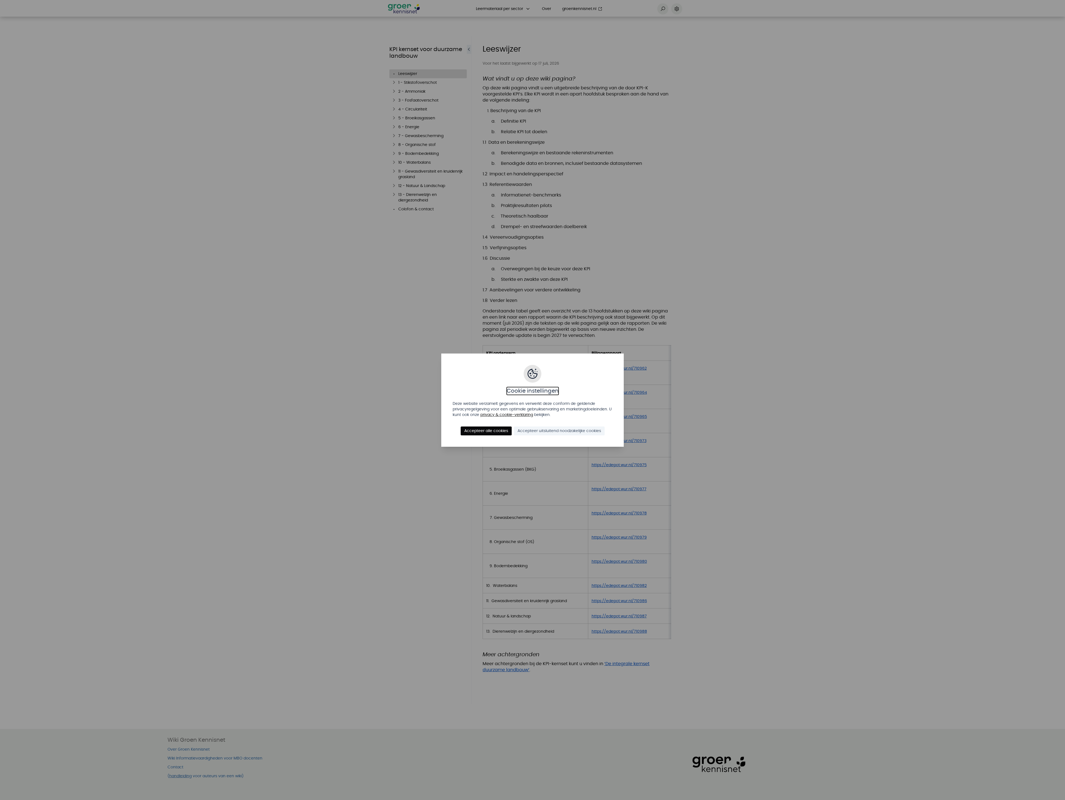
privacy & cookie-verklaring (506, 415)
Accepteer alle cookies (486, 431)
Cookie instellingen (533, 391)
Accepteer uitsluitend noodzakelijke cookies (559, 431)
